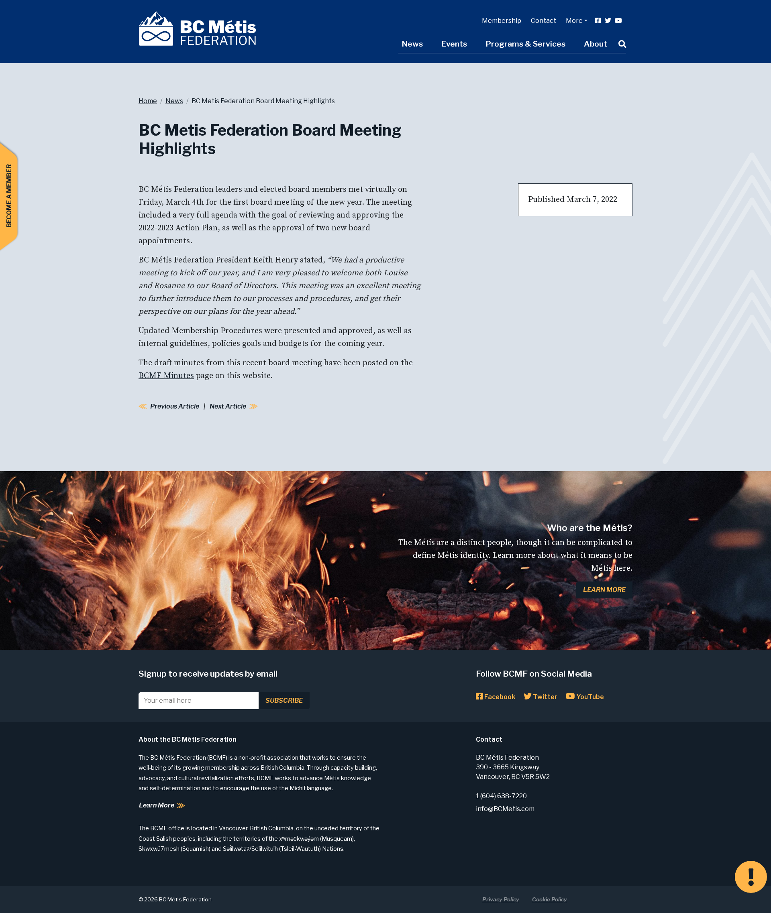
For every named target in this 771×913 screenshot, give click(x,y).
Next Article (228, 406)
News (412, 44)
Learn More (604, 590)
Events (454, 44)
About (595, 44)
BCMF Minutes (166, 376)
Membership (501, 20)
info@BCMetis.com (505, 809)
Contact (543, 20)
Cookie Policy (549, 899)
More (574, 20)
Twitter (544, 697)
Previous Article (174, 406)
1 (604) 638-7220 (501, 796)
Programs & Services (525, 44)
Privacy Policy (500, 899)
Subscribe (284, 700)
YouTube (589, 697)
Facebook (499, 697)
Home (148, 101)
